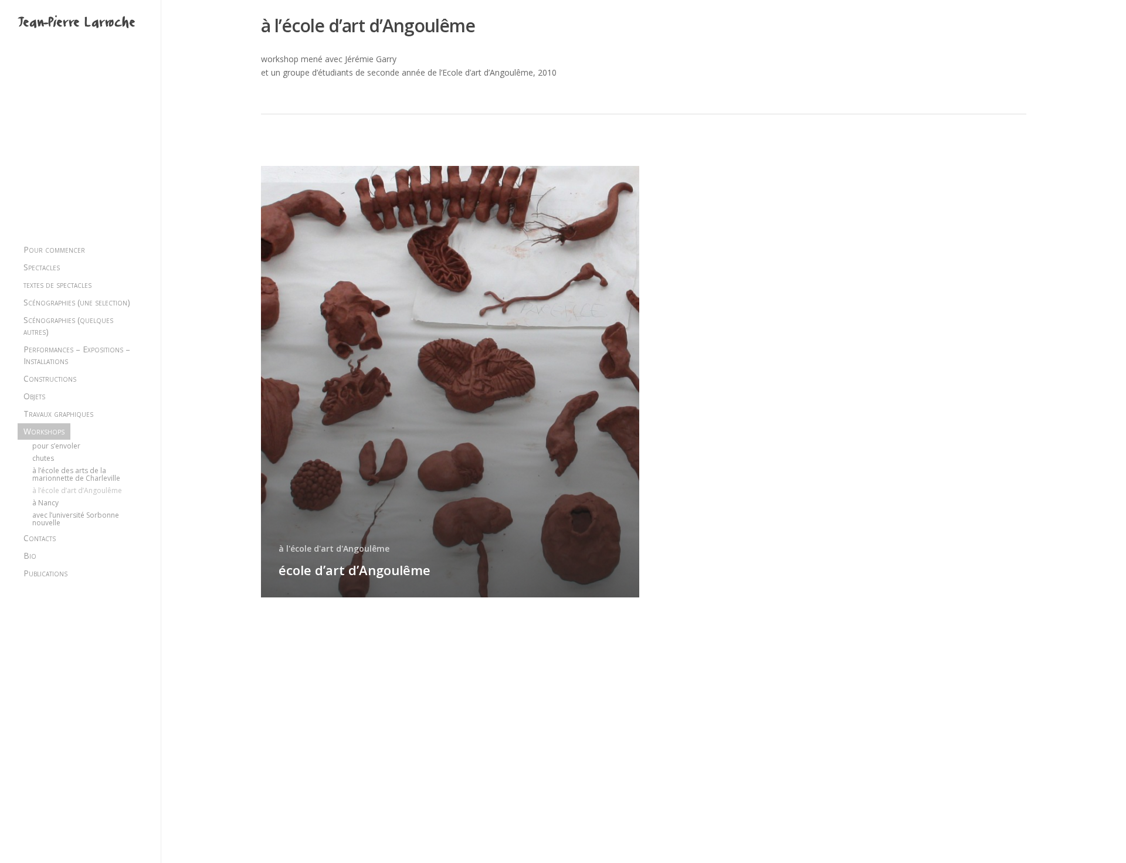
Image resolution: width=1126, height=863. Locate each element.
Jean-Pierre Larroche (76, 24)
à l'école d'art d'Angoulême (334, 548)
